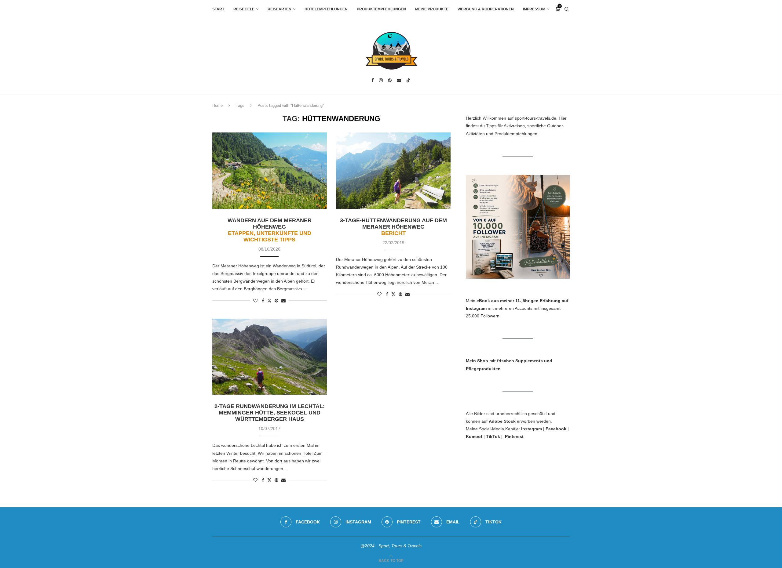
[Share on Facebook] (263, 300)
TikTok (493, 436)
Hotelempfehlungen (326, 9)
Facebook (556, 428)
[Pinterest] (390, 80)
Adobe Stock (502, 421)
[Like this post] (255, 300)
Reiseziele (243, 9)
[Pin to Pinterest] (276, 300)
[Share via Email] (283, 300)
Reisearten (279, 9)
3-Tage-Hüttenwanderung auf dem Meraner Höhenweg (393, 226)
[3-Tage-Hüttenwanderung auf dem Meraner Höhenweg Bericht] (393, 170)
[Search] (567, 9)
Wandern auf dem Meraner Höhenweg (270, 230)
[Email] (399, 80)
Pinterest (514, 436)
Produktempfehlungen (381, 9)
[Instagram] (381, 80)
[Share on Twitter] (269, 300)
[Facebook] (372, 80)
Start (218, 9)
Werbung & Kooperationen (486, 9)
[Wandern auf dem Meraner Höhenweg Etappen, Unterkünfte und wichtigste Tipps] (269, 170)
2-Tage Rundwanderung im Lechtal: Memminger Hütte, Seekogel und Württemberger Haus (269, 412)
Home (217, 105)
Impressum (534, 9)
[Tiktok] (408, 80)
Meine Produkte (431, 9)
